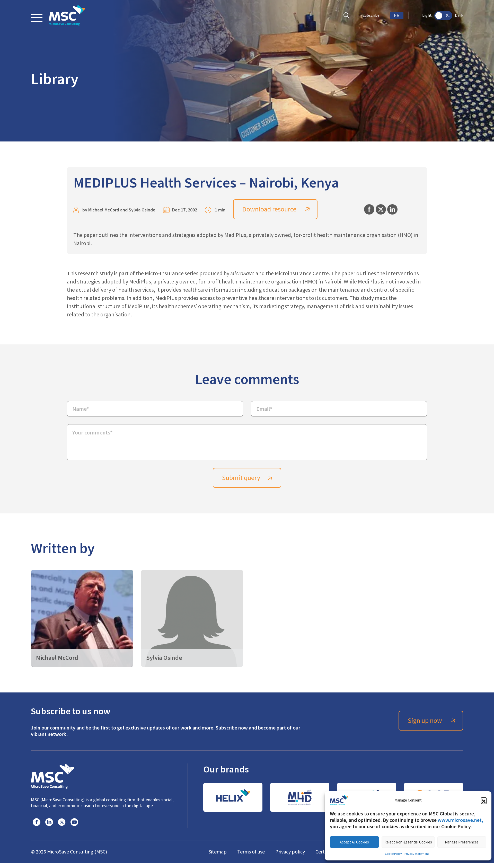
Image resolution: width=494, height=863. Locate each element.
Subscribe (371, 15)
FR (397, 15)
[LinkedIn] (49, 822)
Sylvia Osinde (142, 210)
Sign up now (425, 720)
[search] (347, 15)
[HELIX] (232, 797)
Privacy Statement (416, 854)
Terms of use (251, 852)
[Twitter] (61, 822)
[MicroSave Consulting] (52, 775)
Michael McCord (103, 210)
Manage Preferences (462, 842)
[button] (483, 800)
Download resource (269, 209)
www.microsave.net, (460, 820)
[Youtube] (74, 822)
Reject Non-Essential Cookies (408, 842)
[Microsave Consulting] (67, 15)
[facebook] (36, 822)
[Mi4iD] (299, 797)
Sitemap (217, 852)
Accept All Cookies (354, 842)
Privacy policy (290, 852)
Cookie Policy (393, 854)
